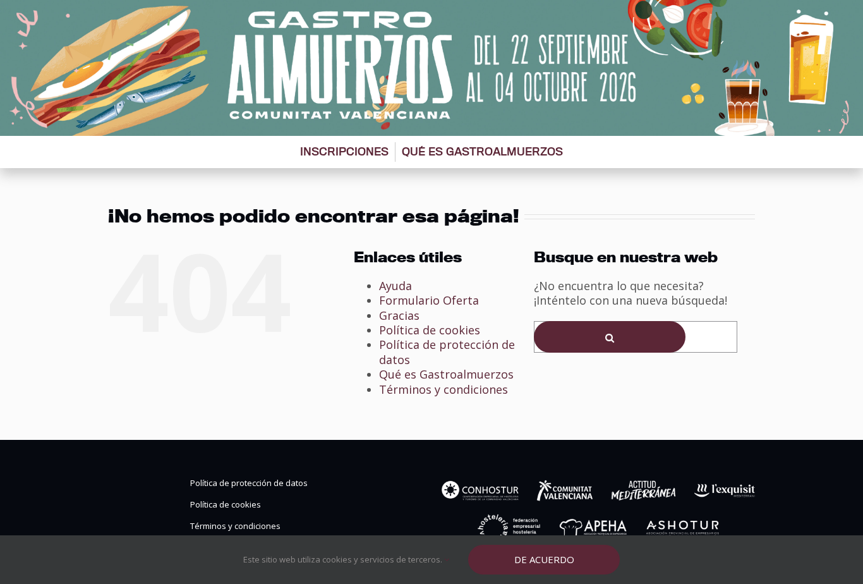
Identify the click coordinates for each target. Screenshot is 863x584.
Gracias (399, 315)
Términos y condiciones (443, 389)
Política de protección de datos (447, 352)
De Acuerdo (544, 559)
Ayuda (395, 285)
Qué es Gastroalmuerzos (482, 151)
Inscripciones (344, 151)
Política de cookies (429, 330)
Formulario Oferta (429, 300)
